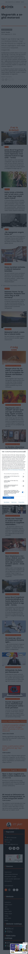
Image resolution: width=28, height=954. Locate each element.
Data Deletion (6, 502)
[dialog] (14, 477)
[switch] (23, 476)
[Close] (25, 452)
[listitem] (14, 473)
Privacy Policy (21, 502)
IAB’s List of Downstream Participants (15, 469)
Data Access (14, 502)
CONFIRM (8, 497)
